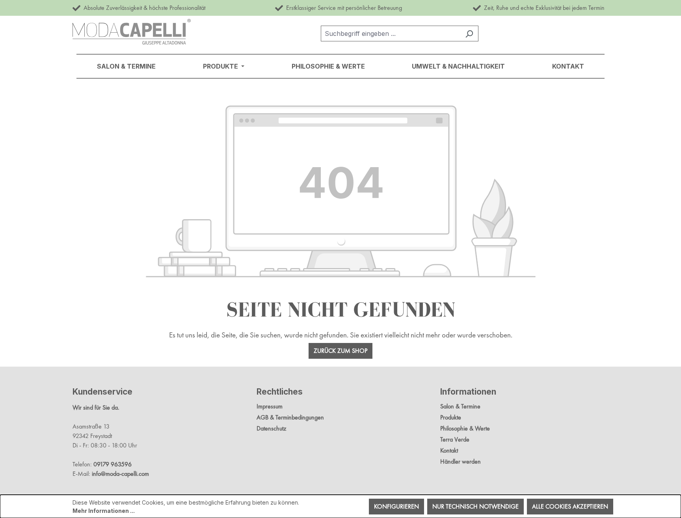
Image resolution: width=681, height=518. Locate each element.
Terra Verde (454, 439)
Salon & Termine (460, 406)
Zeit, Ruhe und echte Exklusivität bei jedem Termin (543, 8)
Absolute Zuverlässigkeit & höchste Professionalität (142, 8)
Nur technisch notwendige (475, 506)
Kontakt (449, 450)
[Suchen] (469, 33)
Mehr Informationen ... (104, 510)
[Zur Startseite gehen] (132, 32)
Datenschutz (271, 428)
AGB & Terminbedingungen (290, 417)
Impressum (270, 406)
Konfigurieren (396, 506)
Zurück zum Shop (340, 351)
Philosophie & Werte (465, 428)
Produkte (450, 417)
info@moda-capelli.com (120, 474)
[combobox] (390, 33)
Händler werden (460, 461)
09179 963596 (112, 464)
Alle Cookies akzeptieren (570, 506)
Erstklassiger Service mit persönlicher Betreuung (342, 8)
